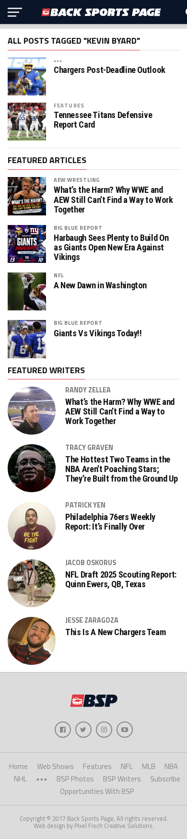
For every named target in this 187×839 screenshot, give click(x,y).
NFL (59, 275)
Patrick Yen (85, 505)
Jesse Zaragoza (91, 620)
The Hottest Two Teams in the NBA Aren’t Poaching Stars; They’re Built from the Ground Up (121, 469)
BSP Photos (75, 778)
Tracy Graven (89, 447)
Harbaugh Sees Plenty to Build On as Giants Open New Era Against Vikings (111, 247)
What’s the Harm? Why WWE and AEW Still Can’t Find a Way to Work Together (113, 199)
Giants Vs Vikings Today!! (98, 333)
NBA (171, 766)
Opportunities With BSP (97, 791)
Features (69, 105)
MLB (148, 766)
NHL (20, 778)
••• (58, 60)
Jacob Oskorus (90, 562)
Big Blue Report (78, 228)
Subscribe (165, 778)
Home (18, 766)
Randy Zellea (88, 390)
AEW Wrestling (77, 180)
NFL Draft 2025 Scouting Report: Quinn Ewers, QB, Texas (120, 579)
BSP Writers (122, 778)
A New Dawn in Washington (100, 285)
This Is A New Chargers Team (115, 632)
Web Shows (55, 766)
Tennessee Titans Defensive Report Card (103, 120)
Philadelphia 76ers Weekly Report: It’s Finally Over (110, 522)
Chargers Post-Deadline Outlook (109, 70)
